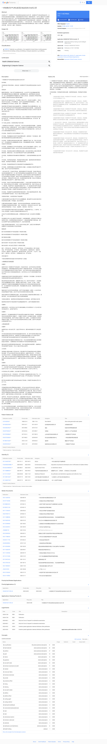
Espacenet (67, 59)
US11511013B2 (6, 474)
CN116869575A (6, 480)
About (34, 741)
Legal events (78, 55)
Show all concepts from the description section (14, 732)
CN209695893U (6, 543)
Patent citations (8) (64, 55)
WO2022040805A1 (7, 467)
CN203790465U (6, 431)
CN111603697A (6, 549)
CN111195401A (6, 510)
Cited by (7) (72, 55)
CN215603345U (6, 520)
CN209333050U (6, 444)
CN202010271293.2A (8, 591)
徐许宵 (67, 26)
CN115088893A (6, 470)
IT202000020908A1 (7, 464)
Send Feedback (42, 741)
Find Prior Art (73, 19)
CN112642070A (6, 461)
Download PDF (63, 19)
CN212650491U (6, 526)
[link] (26, 50)
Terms (59, 741)
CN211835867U (6, 566)
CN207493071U (6, 513)
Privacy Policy (66, 741)
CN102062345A (6, 424)
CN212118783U (6, 575)
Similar (81, 19)
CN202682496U (6, 427)
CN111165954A (6, 552)
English (68, 23)
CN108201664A (6, 440)
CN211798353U (6, 536)
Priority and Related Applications (71, 57)
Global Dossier (73, 59)
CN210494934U (6, 533)
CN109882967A (6, 504)
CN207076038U (6, 437)
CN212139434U (6, 572)
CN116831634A (6, 477)
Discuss (80, 59)
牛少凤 (71, 26)
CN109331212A (6, 507)
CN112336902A (6, 546)
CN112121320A (6, 556)
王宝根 (63, 26)
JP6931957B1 (6, 569)
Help (73, 741)
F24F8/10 (6, 49)
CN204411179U (6, 539)
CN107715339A (6, 500)
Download (78, 639)
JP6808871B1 (6, 530)
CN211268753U (6, 497)
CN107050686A (6, 434)
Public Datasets (52, 741)
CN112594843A (6, 523)
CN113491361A (6, 559)
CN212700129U (6, 562)
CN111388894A (6, 517)
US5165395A (6, 421)
